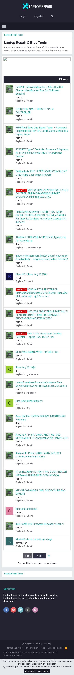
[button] (4, 26)
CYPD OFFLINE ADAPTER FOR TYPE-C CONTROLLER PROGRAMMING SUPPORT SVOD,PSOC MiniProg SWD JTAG (42, 193)
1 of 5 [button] (28, 556)
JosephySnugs (34, 247)
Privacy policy (31, 648)
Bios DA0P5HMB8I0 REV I (29, 401)
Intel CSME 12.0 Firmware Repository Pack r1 (40, 524)
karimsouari (21, 543)
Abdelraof (31, 393)
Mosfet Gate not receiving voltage (34, 539)
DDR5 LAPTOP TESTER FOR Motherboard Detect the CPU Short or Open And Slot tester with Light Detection (42, 293)
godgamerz (32, 374)
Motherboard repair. (26, 508)
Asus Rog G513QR (25, 367)
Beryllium (29, 643)
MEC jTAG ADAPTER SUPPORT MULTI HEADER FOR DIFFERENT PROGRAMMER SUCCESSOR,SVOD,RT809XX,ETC (42, 315)
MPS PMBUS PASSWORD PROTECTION (37, 352)
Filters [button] (63, 79)
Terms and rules (15, 648)
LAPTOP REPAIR (11, 652)
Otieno (19, 512)
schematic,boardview (32, 652)
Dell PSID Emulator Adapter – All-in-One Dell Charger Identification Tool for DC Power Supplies (39, 90)
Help (43, 648)
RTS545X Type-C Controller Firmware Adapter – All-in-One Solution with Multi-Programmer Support (42, 153)
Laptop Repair (55, 648)
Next (39, 556)
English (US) (44, 643)
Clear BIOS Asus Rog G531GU (31, 274)
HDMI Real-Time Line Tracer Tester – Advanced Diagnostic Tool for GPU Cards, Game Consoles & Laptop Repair (42, 131)
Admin (30, 101)
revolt (18, 278)
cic (17, 371)
